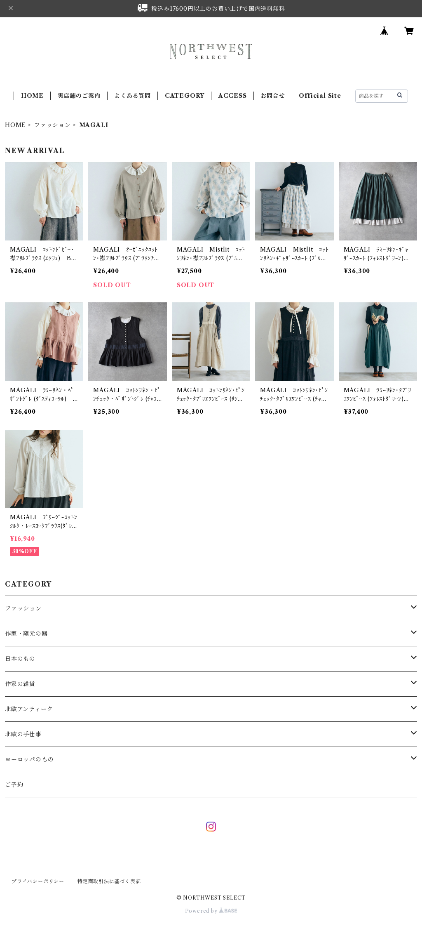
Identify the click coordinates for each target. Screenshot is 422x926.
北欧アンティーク (29, 709)
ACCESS (232, 95)
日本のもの (20, 658)
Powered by (202, 911)
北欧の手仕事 (23, 734)
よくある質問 (132, 95)
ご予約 (14, 784)
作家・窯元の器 (26, 633)
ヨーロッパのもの (29, 759)
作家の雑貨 (20, 684)
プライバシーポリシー (38, 881)
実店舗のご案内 (79, 95)
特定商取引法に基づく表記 (109, 881)
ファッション (52, 125)
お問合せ (272, 95)
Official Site (320, 95)
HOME (32, 95)
